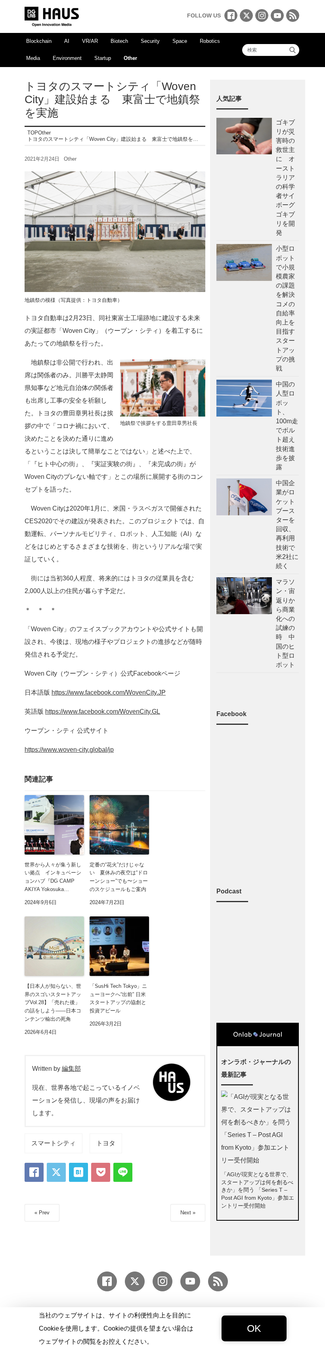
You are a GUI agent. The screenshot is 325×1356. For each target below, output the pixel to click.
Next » (187, 1213)
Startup (102, 58)
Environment (67, 58)
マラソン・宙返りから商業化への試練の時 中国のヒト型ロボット (285, 623)
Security (150, 41)
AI (66, 41)
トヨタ (105, 1143)
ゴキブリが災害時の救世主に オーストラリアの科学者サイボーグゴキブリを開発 (285, 177)
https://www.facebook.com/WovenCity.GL (102, 711)
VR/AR (90, 41)
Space (179, 41)
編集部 (71, 1068)
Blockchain (39, 41)
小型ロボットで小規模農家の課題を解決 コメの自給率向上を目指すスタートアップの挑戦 (285, 308)
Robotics (210, 41)
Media (33, 58)
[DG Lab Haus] (52, 15)
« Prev (42, 1213)
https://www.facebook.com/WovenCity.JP (109, 692)
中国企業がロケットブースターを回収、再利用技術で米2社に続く (287, 524)
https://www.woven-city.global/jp (69, 749)
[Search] (292, 50)
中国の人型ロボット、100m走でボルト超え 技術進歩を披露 (287, 426)
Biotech (119, 41)
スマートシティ (53, 1143)
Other (130, 58)
